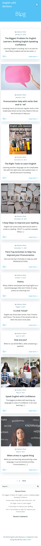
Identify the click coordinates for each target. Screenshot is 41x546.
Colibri (28, 539)
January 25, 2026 (20, 34)
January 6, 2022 (20, 97)
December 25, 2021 (20, 160)
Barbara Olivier (21, 32)
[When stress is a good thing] (20, 431)
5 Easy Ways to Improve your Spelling (20, 506)
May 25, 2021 (20, 452)
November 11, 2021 (20, 248)
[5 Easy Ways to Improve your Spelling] (20, 198)
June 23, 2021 (20, 336)
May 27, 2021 (20, 393)
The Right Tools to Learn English (20, 503)
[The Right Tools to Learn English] (20, 139)
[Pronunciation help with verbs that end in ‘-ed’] (20, 77)
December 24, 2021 (20, 219)
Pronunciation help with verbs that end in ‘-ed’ (20, 500)
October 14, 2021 (20, 278)
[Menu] (37, 4)
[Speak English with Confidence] (20, 372)
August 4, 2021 (20, 307)
